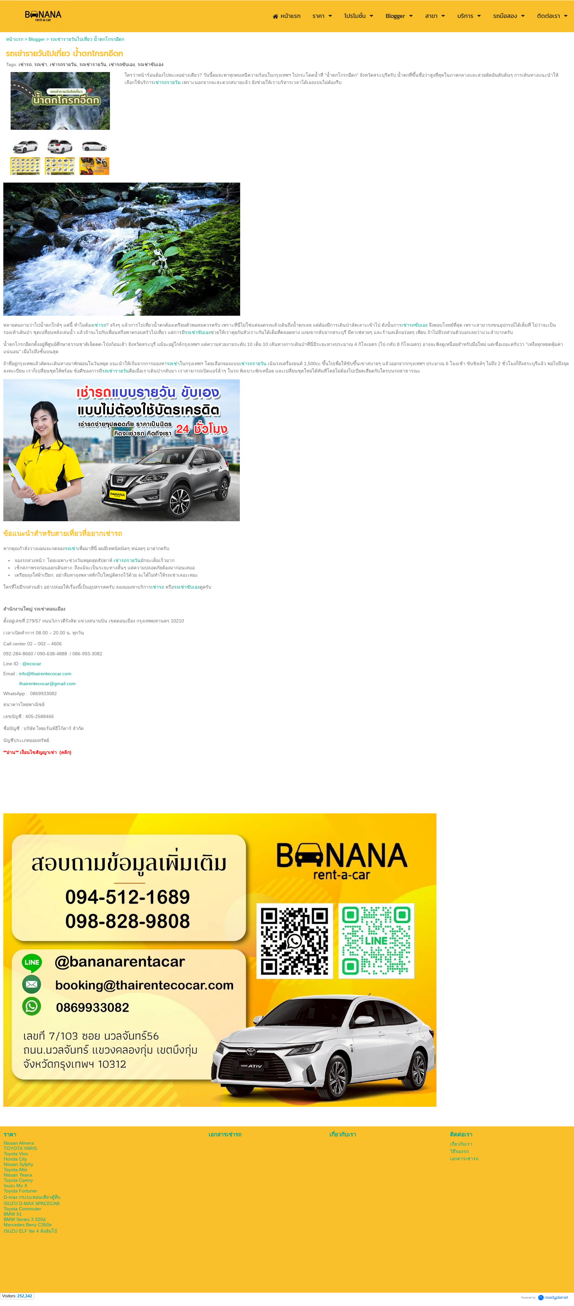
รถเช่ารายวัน (92, 64)
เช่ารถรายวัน (63, 64)
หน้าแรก (14, 39)
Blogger (37, 39)
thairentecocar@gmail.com (47, 683)
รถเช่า (40, 64)
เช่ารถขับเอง (122, 64)
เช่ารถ (25, 64)
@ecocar (31, 663)
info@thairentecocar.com (45, 673)
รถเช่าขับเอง (150, 64)
